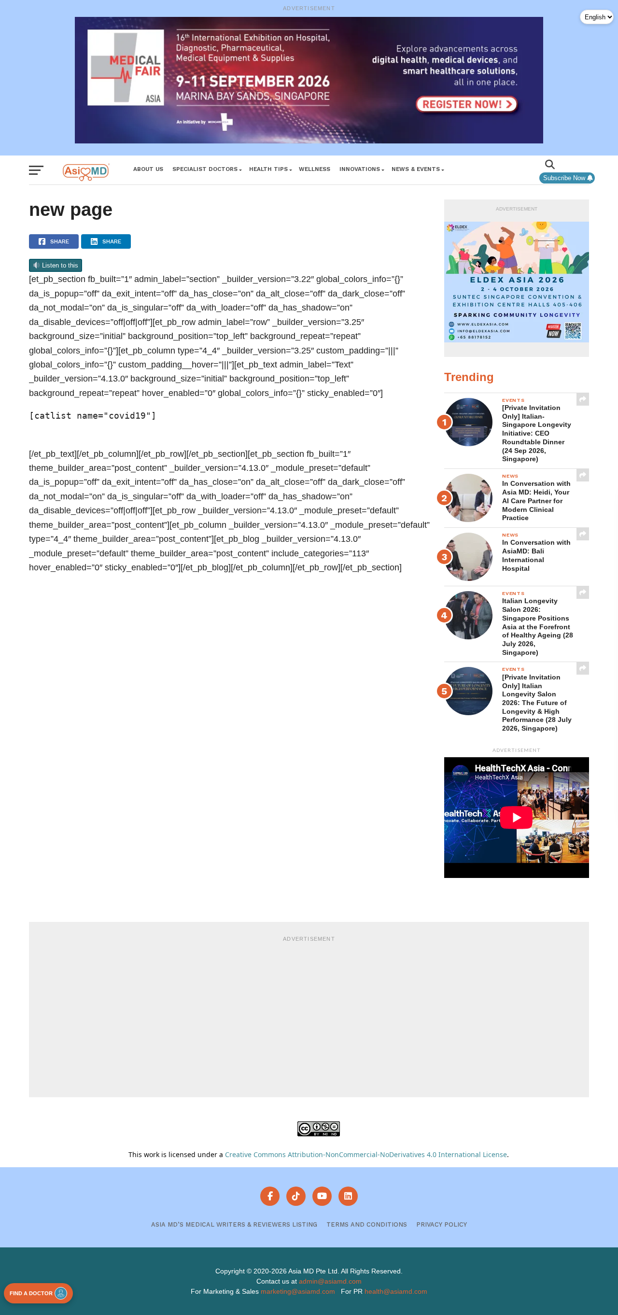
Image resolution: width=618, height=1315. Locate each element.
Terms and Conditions (366, 1224)
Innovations (359, 169)
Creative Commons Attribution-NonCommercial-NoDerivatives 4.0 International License (366, 1154)
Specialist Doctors (205, 169)
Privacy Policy (441, 1224)
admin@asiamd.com (330, 1281)
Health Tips (268, 169)
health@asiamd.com (396, 1291)
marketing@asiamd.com (298, 1291)
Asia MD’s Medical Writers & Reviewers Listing (234, 1224)
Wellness (314, 169)
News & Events (416, 169)
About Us (148, 169)
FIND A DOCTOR (31, 1293)
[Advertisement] (309, 1015)
